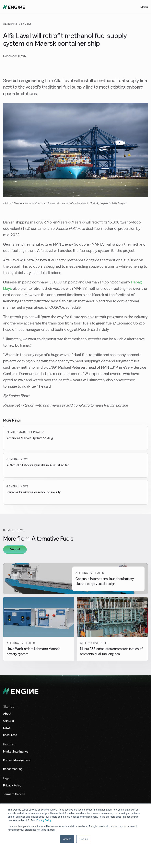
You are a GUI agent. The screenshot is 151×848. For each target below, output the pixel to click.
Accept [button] (67, 839)
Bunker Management (17, 760)
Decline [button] (84, 839)
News (6, 727)
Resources (10, 735)
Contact (8, 720)
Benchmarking (12, 768)
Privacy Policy (43, 820)
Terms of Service (14, 794)
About (7, 713)
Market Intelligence (15, 751)
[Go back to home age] (14, 7)
